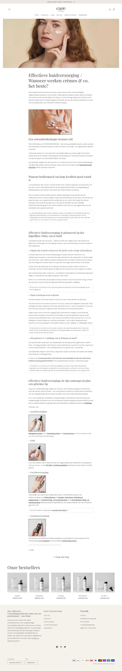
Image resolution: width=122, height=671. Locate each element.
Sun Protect (83, 596)
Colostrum (39, 596)
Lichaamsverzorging (50, 625)
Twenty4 (61, 596)
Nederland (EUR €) (15, 662)
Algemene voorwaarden (88, 628)
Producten (47, 619)
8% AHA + (104, 596)
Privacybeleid (84, 622)
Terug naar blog (62, 557)
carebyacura (100, 663)
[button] (9, 9)
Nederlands (30, 662)
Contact (83, 615)
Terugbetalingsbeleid (87, 625)
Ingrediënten (48, 628)
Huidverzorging (49, 622)
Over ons (47, 615)
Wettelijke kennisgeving (88, 619)
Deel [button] (32, 550)
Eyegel (17, 596)
